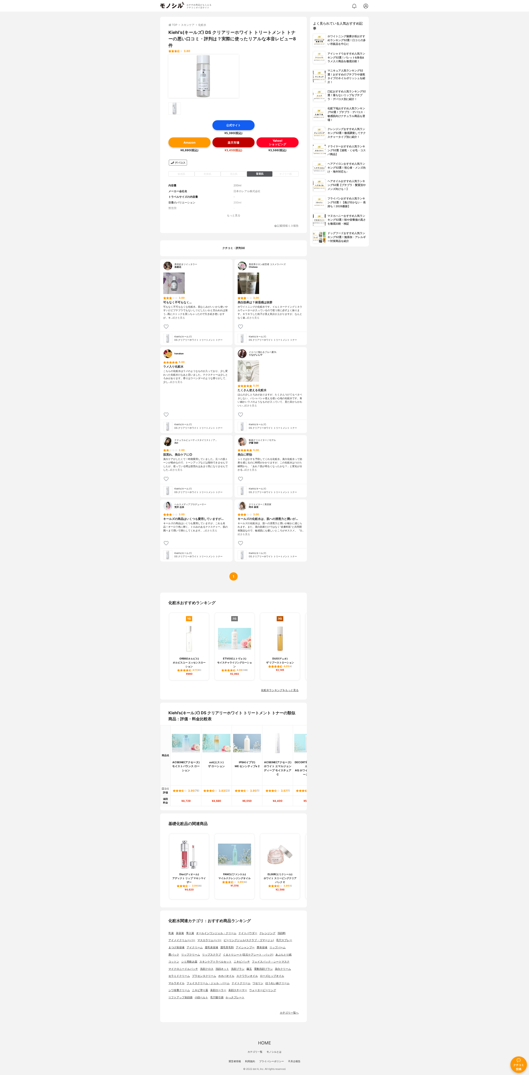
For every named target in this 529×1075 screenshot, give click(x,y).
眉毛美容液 (211, 947)
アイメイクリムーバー (181, 940)
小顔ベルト (201, 997)
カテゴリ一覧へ (289, 1012)
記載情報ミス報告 (288, 226)
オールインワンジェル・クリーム (216, 933)
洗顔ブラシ (237, 968)
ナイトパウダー (247, 933)
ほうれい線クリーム (277, 983)
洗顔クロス (206, 968)
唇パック (173, 954)
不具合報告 (294, 1061)
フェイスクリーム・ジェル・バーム (208, 983)
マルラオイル (176, 983)
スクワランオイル (247, 975)
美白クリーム (283, 968)
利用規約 (250, 1061)
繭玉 (249, 968)
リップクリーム (190, 954)
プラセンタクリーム (204, 975)
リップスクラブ (211, 954)
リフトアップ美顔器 (180, 997)
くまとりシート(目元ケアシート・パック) (248, 954)
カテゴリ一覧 (255, 1051)
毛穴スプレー (284, 940)
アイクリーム (195, 947)
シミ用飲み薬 (189, 961)
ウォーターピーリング (262, 990)
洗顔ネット (222, 968)
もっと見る (233, 215)
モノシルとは (274, 1051)
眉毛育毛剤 (227, 947)
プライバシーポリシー (271, 1061)
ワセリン (258, 983)
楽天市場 (233, 142)
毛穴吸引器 (217, 997)
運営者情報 (235, 1061)
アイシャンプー (245, 947)
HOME (264, 1042)
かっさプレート (235, 997)
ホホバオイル (226, 975)
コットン (173, 961)
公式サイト (233, 125)
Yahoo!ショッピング (277, 142)
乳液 (171, 933)
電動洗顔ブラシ (263, 968)
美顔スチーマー (237, 990)
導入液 (190, 933)
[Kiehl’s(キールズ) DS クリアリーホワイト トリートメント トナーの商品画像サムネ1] (174, 108)
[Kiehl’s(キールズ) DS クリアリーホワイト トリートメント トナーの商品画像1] (203, 76)
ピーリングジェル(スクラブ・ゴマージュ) (249, 940)
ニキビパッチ (242, 961)
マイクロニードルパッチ (183, 968)
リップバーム (277, 947)
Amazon (189, 142)
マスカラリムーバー (209, 940)
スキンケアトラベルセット (215, 961)
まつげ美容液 (176, 947)
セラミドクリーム (179, 975)
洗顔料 (282, 933)
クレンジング (267, 933)
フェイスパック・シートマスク (271, 961)
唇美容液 (262, 947)
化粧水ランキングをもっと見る (280, 690)
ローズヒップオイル (272, 975)
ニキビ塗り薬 (200, 990)
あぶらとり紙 (283, 954)
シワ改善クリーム (179, 990)
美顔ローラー (218, 990)
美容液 (180, 933)
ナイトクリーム (241, 983)
